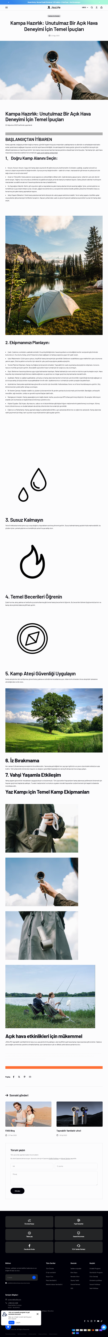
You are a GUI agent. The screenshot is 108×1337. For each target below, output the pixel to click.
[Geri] (8, 2)
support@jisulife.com (14, 1299)
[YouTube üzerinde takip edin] (98, 1321)
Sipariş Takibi (75, 1280)
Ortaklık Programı (95, 1268)
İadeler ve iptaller (76, 1268)
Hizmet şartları (32, 1334)
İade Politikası (94, 1288)
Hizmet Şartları (65, 1158)
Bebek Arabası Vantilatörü (54, 1284)
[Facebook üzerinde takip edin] (85, 1321)
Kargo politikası (42, 1334)
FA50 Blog (10, 1130)
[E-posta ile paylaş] (30, 1077)
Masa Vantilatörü (51, 1280)
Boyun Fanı (49, 1276)
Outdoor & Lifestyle (54, 16)
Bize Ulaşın (74, 1272)
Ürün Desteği (94, 1276)
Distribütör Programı (96, 1272)
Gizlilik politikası (22, 1334)
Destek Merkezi (75, 1284)
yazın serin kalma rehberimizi (47, 153)
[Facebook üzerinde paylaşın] (13, 1077)
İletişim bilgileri (53, 1334)
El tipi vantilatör (51, 1272)
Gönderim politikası (96, 1280)
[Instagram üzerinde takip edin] (91, 1321)
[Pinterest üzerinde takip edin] (95, 1321)
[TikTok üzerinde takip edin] (102, 1321)
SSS (72, 1288)
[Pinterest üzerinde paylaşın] (24, 1077)
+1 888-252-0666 (13, 1303)
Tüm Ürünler (50, 1268)
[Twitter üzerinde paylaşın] (19, 1077)
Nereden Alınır (75, 1276)
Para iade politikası (10, 1334)
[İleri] (99, 2)
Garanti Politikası (95, 1284)
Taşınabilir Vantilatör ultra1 (69, 1130)
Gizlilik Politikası (54, 1158)
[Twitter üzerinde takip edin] (88, 1321)
